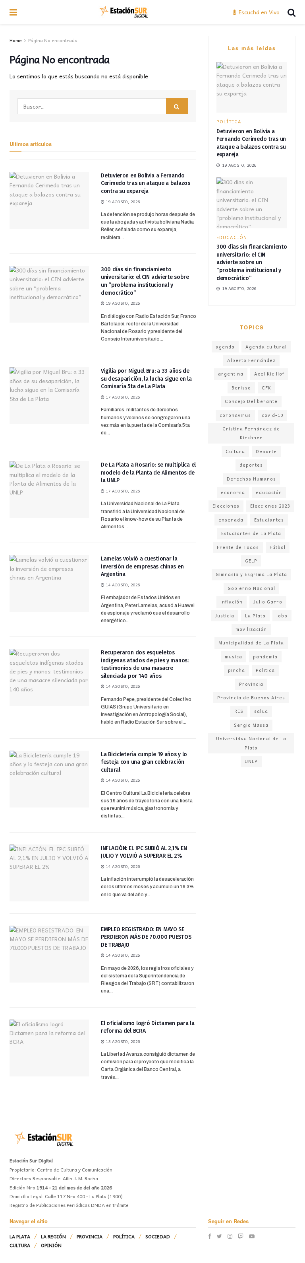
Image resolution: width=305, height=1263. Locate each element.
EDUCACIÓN (231, 237)
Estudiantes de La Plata (251, 533)
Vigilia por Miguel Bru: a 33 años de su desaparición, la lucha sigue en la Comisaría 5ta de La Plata (146, 379)
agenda (225, 346)
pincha (236, 670)
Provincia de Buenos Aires (251, 697)
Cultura (235, 451)
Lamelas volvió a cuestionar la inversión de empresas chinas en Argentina (142, 566)
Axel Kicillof (269, 373)
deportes (251, 464)
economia (233, 492)
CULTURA (20, 1245)
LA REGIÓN (53, 1236)
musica (233, 656)
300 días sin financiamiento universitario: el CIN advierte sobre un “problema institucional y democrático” (251, 262)
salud (261, 711)
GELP (251, 560)
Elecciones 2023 (270, 505)
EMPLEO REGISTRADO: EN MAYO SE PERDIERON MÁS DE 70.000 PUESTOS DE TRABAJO (146, 937)
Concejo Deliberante (251, 401)
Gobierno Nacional (251, 588)
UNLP (251, 761)
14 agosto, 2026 (122, 585)
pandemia (265, 656)
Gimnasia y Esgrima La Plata (251, 574)
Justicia (224, 615)
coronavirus (235, 415)
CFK (266, 387)
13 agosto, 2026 (122, 1041)
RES (238, 711)
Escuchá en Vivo (258, 12)
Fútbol (278, 547)
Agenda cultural (266, 346)
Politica (265, 670)
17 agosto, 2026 (122, 397)
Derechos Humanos (251, 478)
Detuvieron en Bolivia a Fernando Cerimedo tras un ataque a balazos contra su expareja (145, 183)
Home (16, 40)
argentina (230, 373)
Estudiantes (269, 519)
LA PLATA (20, 1236)
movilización (251, 629)
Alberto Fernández (251, 360)
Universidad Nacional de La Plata (251, 743)
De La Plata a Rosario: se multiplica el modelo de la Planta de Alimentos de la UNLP (148, 472)
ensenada (230, 519)
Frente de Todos (238, 547)
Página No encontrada (52, 40)
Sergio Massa (251, 725)
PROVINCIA (89, 1236)
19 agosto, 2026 (122, 201)
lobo (282, 615)
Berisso (241, 387)
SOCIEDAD (157, 1236)
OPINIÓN (51, 1245)
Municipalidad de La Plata (251, 642)
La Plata (255, 615)
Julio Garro (267, 601)
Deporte (266, 451)
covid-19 (272, 415)
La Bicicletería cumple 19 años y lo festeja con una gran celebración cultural (144, 762)
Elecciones (225, 505)
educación (269, 492)
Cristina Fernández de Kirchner (251, 433)
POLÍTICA (228, 121)
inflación (231, 601)
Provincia (251, 684)
